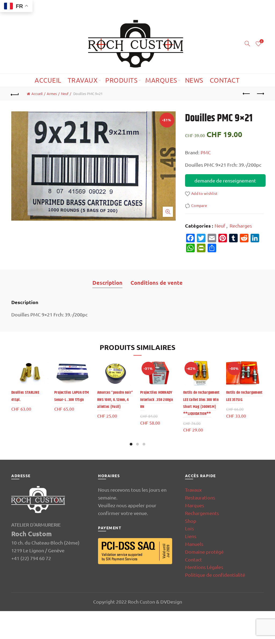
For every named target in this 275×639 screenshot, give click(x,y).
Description (107, 282)
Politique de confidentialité (215, 575)
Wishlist (261, 41)
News (194, 80)
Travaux (83, 80)
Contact (225, 80)
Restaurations (200, 497)
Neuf (64, 93)
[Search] (247, 43)
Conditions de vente (157, 282)
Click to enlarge (168, 212)
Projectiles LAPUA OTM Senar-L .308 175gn (71, 396)
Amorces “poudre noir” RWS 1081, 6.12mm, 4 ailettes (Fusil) (115, 399)
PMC (206, 152)
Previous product (246, 94)
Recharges (241, 225)
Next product (260, 94)
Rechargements (202, 513)
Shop (190, 521)
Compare (199, 205)
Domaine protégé (204, 551)
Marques (161, 80)
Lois (189, 528)
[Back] (15, 94)
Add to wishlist (204, 193)
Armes (52, 93)
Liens (190, 536)
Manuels (194, 544)
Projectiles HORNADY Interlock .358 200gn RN (156, 399)
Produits (121, 80)
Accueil (48, 80)
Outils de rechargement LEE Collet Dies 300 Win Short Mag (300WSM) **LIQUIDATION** (201, 403)
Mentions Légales (204, 567)
